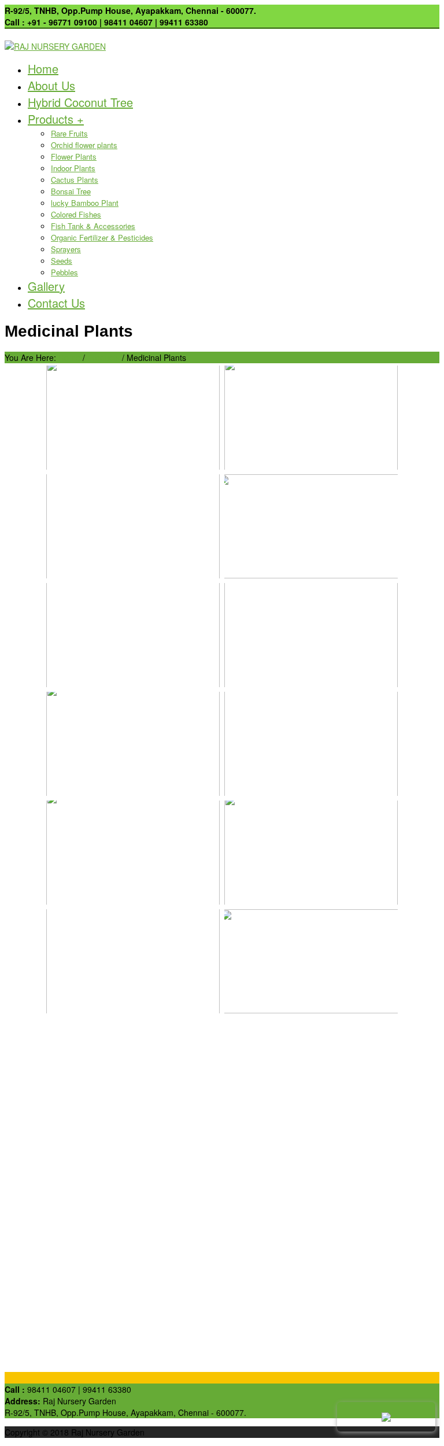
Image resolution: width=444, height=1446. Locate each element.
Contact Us (56, 302)
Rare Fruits (69, 133)
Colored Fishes (76, 214)
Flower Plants (74, 156)
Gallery (46, 286)
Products (56, 118)
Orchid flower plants (84, 144)
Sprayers (66, 249)
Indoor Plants (73, 168)
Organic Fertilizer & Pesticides (102, 237)
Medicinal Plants (57, 1148)
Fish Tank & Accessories (93, 225)
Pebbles (64, 272)
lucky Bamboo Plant (85, 202)
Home (43, 68)
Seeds (61, 260)
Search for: (25, 1044)
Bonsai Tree (71, 191)
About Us (51, 85)
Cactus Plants (74, 179)
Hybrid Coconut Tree (80, 102)
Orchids (42, 1136)
